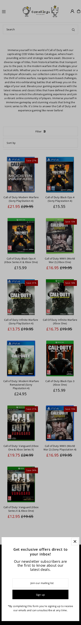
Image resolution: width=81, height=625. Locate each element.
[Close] (74, 541)
